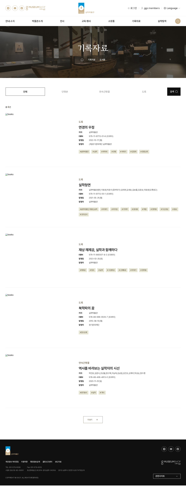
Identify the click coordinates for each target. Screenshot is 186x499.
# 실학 (95, 152)
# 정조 (92, 270)
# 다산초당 (164, 209)
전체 (25, 91)
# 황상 (175, 209)
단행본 (65, 91)
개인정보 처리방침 (12, 462)
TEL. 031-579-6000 (13, 467)
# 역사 (102, 393)
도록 (144, 91)
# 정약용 (154, 209)
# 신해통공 (122, 270)
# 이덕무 (125, 209)
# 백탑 (144, 209)
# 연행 (114, 152)
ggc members (152, 8)
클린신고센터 (47, 462)
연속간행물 (104, 91)
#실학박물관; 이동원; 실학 (88, 209)
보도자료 (58, 462)
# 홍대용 (135, 209)
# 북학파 (104, 152)
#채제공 (83, 270)
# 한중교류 (144, 152)
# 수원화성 (110, 270)
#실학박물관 (84, 152)
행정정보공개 (35, 462)
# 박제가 (123, 152)
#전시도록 (83, 332)
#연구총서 (83, 393)
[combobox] (167, 476)
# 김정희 (133, 152)
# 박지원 (115, 209)
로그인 (133, 8)
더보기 (90, 420)
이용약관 (24, 462)
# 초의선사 (83, 214)
